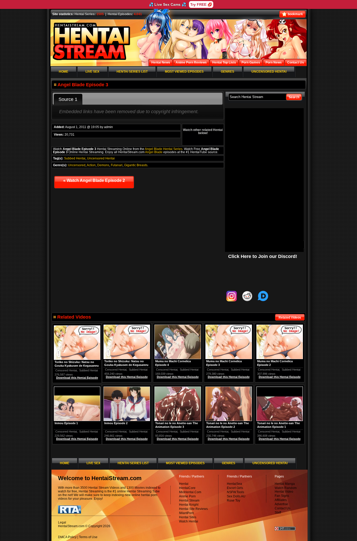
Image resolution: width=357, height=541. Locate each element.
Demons (103, 165)
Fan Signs (282, 496)
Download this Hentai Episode (280, 376)
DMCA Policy (67, 537)
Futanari (117, 165)
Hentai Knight (188, 505)
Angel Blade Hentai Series (163, 149)
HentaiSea (234, 484)
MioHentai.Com (190, 492)
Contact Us (282, 508)
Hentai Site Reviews (193, 509)
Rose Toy (233, 500)
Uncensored (76, 165)
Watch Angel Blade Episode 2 (94, 180)
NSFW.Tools (235, 492)
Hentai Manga (285, 484)
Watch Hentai (188, 521)
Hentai (183, 484)
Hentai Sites (187, 517)
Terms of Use (88, 537)
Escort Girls (235, 488)
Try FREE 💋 (201, 4)
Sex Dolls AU (236, 496)
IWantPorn (186, 513)
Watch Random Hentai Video (286, 489)
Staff (278, 512)
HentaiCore (187, 488)
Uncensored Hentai (101, 158)
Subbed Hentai (74, 158)
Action (91, 165)
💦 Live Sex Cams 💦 (167, 4)
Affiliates (281, 500)
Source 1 (68, 99)
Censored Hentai (268, 369)
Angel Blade (154, 152)
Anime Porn (187, 496)
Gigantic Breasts (135, 165)
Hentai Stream (189, 500)
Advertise (281, 504)
